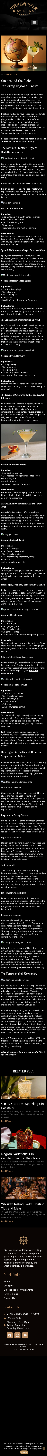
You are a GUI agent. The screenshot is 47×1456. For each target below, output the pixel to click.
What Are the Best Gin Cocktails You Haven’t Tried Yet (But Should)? (23, 140)
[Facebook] (10, 1335)
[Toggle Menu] (34, 22)
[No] (44, 1448)
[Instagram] (17, 1335)
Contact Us (11, 1307)
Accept (24, 1452)
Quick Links (12, 1275)
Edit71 (31, 1349)
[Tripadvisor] (25, 1335)
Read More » (7, 1121)
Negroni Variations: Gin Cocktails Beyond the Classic (21, 1156)
